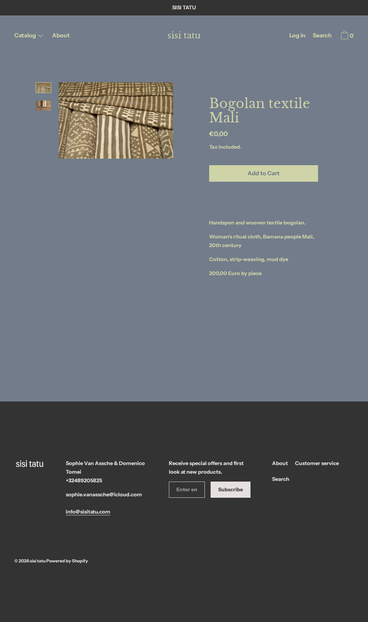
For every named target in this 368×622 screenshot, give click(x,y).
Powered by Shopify (67, 560)
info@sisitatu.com (88, 512)
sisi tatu (184, 35)
